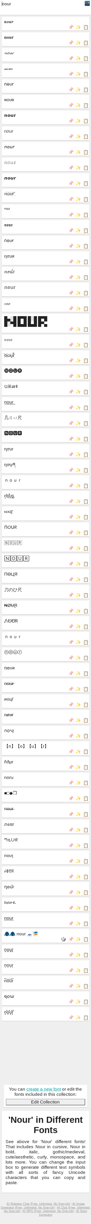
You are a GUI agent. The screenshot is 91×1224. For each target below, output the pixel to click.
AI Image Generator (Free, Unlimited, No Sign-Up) (43, 1205)
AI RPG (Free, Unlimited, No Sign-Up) (48, 1211)
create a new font (43, 1089)
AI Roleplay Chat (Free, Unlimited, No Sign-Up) (38, 1204)
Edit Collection (45, 1102)
